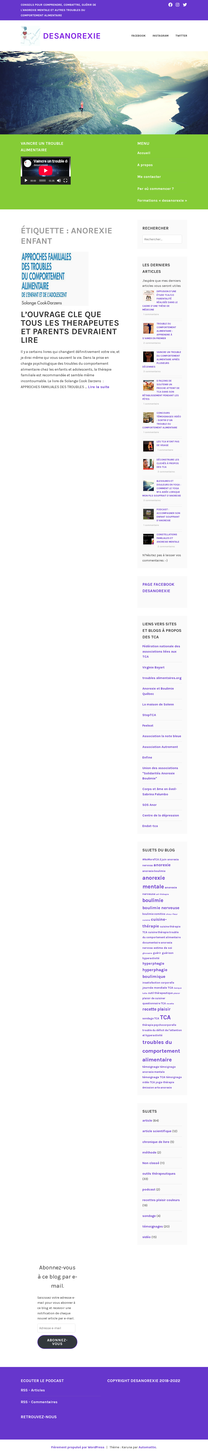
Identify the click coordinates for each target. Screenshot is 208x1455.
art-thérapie (162, 894)
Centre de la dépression (160, 815)
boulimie (152, 900)
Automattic (147, 1447)
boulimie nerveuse (160, 907)
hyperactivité (150, 958)
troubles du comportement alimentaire (161, 1051)
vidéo (146, 1237)
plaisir (176, 993)
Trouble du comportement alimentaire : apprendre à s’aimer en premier (159, 331)
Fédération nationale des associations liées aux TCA (161, 651)
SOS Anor (149, 805)
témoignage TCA (153, 1077)
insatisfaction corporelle (158, 982)
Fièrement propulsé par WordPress (77, 1447)
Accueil (143, 153)
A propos (145, 165)
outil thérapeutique (160, 993)
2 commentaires (152, 343)
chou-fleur (172, 914)
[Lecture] (26, 180)
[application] (46, 171)
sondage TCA (150, 1018)
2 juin (163, 859)
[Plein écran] (65, 180)
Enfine (147, 757)
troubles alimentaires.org (161, 678)
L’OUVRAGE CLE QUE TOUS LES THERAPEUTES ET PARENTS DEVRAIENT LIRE (70, 327)
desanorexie (72, 36)
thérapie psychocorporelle (159, 1024)
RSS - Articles (33, 1390)
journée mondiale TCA (157, 987)
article (147, 1120)
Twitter (181, 35)
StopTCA (149, 715)
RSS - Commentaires (39, 1402)
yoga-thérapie (165, 1082)
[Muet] (59, 180)
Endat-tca (150, 826)
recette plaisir (156, 1009)
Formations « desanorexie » (162, 200)
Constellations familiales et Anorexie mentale (168, 538)
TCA (165, 1017)
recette (170, 1003)
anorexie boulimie (153, 871)
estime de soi (163, 948)
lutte (144, 993)
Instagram (161, 35)
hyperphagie (153, 963)
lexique (178, 988)
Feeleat (147, 725)
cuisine (146, 920)
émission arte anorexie (157, 1087)
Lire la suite (98, 387)
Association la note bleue (161, 736)
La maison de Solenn (158, 704)
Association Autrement (160, 747)
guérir (157, 952)
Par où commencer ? (155, 188)
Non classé (150, 1163)
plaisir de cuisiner (153, 998)
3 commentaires (152, 371)
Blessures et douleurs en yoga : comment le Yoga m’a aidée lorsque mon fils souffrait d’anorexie (161, 488)
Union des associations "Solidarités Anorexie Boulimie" (160, 773)
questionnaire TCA (154, 1003)
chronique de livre (155, 1142)
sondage (149, 1216)
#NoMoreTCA (150, 859)
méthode (149, 1152)
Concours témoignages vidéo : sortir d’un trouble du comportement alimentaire (161, 420)
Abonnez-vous (57, 1342)
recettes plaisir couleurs (161, 1200)
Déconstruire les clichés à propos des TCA (168, 463)
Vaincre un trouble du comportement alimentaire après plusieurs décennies (161, 359)
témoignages (152, 1226)
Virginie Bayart (153, 667)
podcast (148, 1189)
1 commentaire (151, 314)
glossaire (147, 953)
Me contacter (149, 176)
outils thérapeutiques (159, 1173)
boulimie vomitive (153, 913)
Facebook (138, 35)
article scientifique (156, 1131)
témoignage (150, 1067)
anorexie (162, 865)
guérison (167, 952)
